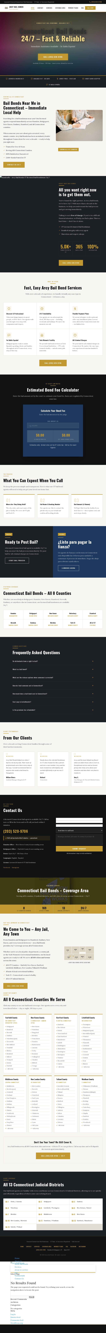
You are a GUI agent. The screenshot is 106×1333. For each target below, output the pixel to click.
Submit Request (79, 849)
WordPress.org (17, 1323)
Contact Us (19, 1279)
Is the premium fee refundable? (24, 710)
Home (33, 8)
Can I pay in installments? (22, 702)
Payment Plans (73, 8)
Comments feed (17, 1320)
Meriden (53, 623)
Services (49, 8)
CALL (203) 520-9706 (53, 57)
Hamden (13, 613)
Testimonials (20, 1276)
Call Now (90, 8)
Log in (13, 1314)
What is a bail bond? (20, 669)
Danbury (33, 623)
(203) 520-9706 (96, 2)
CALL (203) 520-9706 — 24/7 (53, 1156)
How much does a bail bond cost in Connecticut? (30, 693)
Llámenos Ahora (68, 568)
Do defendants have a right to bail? (25, 661)
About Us (18, 1261)
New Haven (53, 613)
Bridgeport (33, 613)
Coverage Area (60, 8)
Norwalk (13, 623)
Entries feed (15, 1317)
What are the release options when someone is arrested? (33, 677)
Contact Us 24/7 (14, 165)
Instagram (15, 867)
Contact (40, 8)
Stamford (93, 613)
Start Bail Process (17, 560)
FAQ (82, 8)
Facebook (6, 867)
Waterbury (72, 613)
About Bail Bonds (21, 1264)
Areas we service (21, 1270)
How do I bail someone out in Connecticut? (28, 685)
